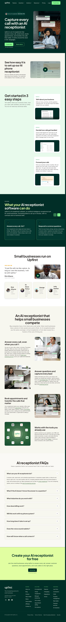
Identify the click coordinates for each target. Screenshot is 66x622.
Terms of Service (38, 614)
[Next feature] (58, 214)
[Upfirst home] (7, 3)
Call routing (37, 600)
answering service (43, 384)
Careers (27, 594)
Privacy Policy (30, 614)
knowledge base (44, 379)
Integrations (47, 594)
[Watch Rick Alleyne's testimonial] (47, 272)
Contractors (56, 591)
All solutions (38, 607)
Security (58, 614)
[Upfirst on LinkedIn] (9, 600)
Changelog (46, 591)
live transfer (27, 409)
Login (49, 3)
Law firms (55, 589)
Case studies (29, 601)
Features (15, 3)
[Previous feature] (55, 214)
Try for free (56, 3)
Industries (21, 3)
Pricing (43, 3)
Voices (45, 596)
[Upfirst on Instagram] (6, 600)
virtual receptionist (42, 481)
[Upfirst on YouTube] (12, 600)
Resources (36, 3)
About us (28, 589)
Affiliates (28, 604)
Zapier (49, 439)
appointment (18, 407)
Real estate (56, 601)
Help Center (28, 596)
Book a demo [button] (19, 44)
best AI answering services (28, 483)
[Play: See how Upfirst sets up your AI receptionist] (45, 69)
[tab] (11, 290)
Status (27, 599)
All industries (56, 607)
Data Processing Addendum (49, 614)
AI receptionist (38, 589)
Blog (27, 591)
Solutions (28, 3)
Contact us (28, 606)
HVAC (54, 594)
